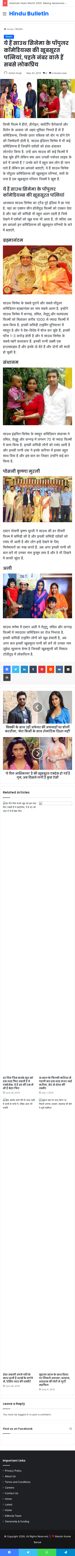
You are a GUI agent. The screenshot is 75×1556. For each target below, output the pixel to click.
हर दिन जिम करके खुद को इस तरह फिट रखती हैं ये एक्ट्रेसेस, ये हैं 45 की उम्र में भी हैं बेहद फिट (18, 1083)
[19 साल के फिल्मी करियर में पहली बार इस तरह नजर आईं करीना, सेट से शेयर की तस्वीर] (55, 937)
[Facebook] (7, 669)
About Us (10, 1476)
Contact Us (11, 1493)
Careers (9, 1487)
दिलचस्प (19, 29)
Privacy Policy (13, 1470)
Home (9, 29)
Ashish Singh (15, 73)
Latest (8, 1504)
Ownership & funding (17, 1521)
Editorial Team (13, 1515)
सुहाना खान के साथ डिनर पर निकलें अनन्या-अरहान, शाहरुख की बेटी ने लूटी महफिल (54, 1380)
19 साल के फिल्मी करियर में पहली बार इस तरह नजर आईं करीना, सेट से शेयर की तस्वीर (55, 1083)
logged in (23, 1414)
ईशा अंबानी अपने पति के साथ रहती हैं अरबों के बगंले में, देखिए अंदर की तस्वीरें (18, 1378)
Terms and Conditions (17, 1481)
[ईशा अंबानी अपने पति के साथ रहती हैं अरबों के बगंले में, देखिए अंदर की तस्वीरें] (19, 1234)
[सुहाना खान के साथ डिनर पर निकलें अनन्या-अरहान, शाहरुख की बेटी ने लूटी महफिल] (55, 1234)
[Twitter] (15, 669)
